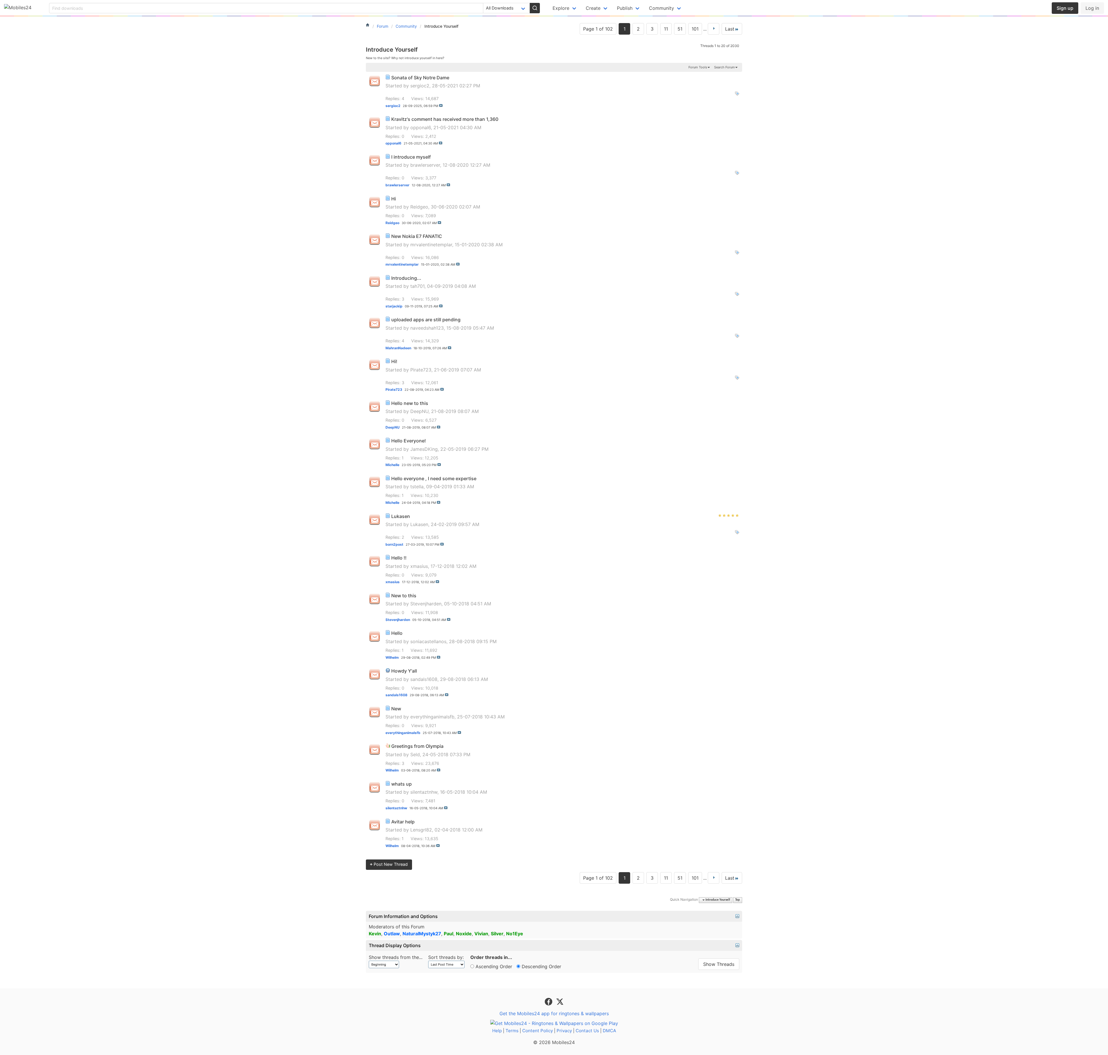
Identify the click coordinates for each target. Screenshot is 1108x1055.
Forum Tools (697, 67)
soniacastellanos (428, 641)
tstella (417, 486)
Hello (397, 633)
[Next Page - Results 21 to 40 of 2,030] (713, 29)
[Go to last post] (441, 105)
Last (729, 29)
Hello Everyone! (408, 441)
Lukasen (400, 516)
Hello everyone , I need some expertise (433, 478)
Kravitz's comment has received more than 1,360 (444, 119)
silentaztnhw (423, 792)
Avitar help (403, 822)
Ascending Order (493, 966)
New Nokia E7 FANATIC (416, 236)
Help (497, 1030)
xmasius (419, 566)
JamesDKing (424, 449)
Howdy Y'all (404, 671)
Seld (415, 754)
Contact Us (587, 1030)
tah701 (417, 286)
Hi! (394, 361)
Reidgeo (419, 207)
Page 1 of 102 (598, 29)
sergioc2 (419, 86)
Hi (393, 199)
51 (679, 29)
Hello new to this (409, 403)
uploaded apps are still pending (426, 319)
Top (737, 900)
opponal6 (420, 127)
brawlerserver (425, 165)
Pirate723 (420, 370)
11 (666, 29)
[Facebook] (549, 1001)
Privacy (564, 1030)
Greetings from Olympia (417, 746)
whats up (401, 784)
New (396, 709)
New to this (403, 595)
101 (695, 29)
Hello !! (399, 558)
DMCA (609, 1030)
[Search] (534, 8)
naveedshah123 (427, 328)
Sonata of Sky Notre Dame (420, 77)
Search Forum (724, 67)
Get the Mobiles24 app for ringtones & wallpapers (554, 1013)
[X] (560, 1001)
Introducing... (406, 278)
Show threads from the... (395, 957)
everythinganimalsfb (432, 717)
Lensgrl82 (421, 830)
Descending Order (540, 966)
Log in (1092, 8)
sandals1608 (423, 679)
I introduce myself (411, 157)
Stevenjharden (425, 604)
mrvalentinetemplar (431, 244)
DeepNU (419, 411)
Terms (512, 1030)
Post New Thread (389, 864)
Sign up (1065, 8)
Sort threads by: (446, 957)
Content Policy (537, 1030)
